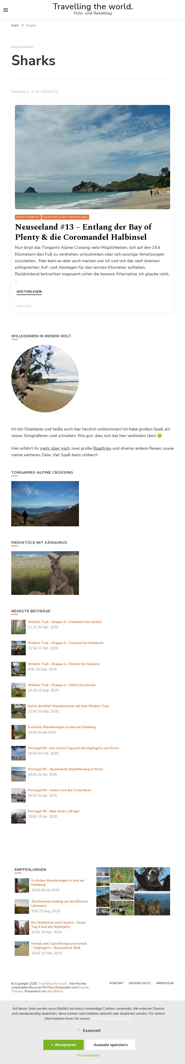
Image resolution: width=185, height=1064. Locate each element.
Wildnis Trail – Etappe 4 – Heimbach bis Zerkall (65, 622)
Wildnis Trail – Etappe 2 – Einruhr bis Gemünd (63, 664)
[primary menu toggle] (5, 10)
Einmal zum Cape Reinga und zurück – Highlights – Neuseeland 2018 (59, 945)
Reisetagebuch (28, 217)
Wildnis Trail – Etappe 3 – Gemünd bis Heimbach (66, 643)
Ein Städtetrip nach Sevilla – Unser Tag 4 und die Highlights (58, 924)
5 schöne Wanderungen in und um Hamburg (62, 727)
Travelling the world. (93, 6)
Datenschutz (140, 983)
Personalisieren (88, 1055)
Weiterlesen (29, 292)
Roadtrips (102, 448)
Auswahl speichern (111, 1045)
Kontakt (117, 983)
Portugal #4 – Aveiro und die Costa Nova (59, 790)
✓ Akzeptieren (63, 1045)
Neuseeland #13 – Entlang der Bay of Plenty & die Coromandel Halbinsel (83, 232)
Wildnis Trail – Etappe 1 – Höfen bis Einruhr (62, 685)
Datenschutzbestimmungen (111, 1018)
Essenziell (91, 1031)
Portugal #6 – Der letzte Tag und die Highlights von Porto (73, 748)
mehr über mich (54, 448)
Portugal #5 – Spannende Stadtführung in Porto (65, 769)
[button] (103, 872)
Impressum (165, 983)
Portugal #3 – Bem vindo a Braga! (53, 811)
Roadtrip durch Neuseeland (65, 217)
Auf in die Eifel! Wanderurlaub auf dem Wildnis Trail (68, 706)
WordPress (55, 991)
